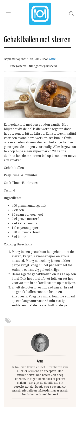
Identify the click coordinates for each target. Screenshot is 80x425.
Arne (52, 59)
